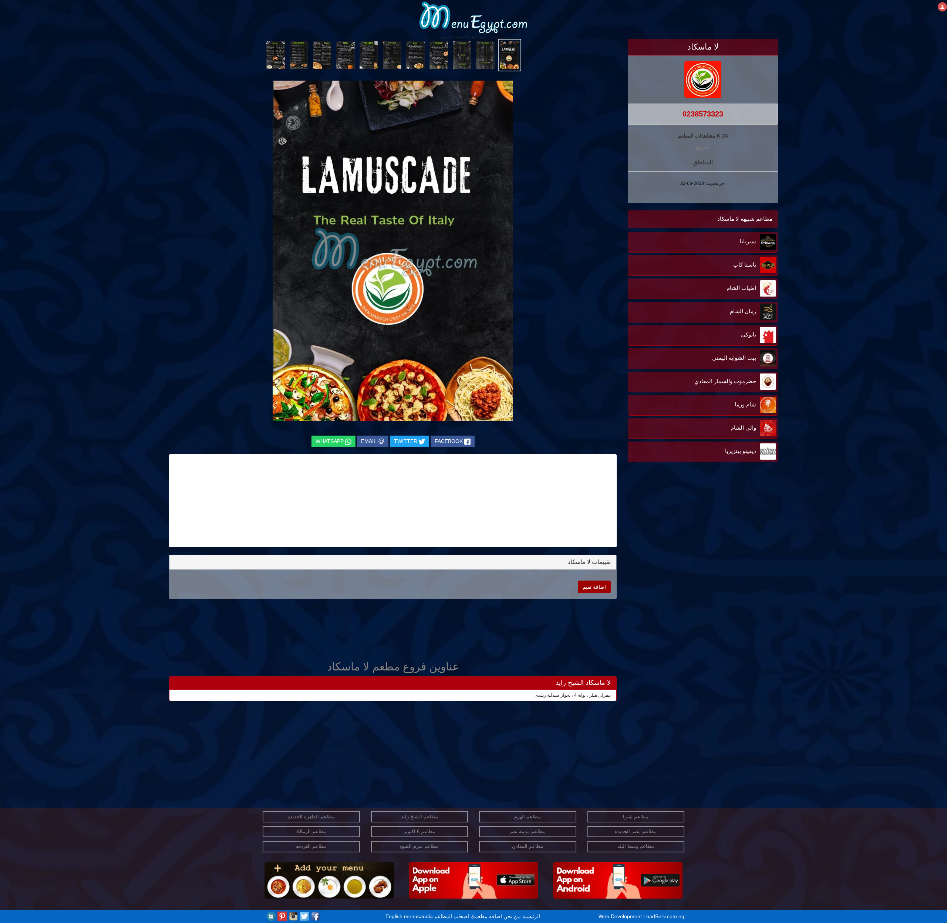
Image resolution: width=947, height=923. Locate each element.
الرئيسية (531, 916)
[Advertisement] (731, 539)
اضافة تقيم (594, 587)
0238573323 (703, 114)
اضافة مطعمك (486, 916)
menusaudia (418, 916)
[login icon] (942, 7)
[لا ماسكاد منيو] (509, 55)
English (393, 916)
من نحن (512, 916)
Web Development (621, 916)
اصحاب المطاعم (451, 916)
